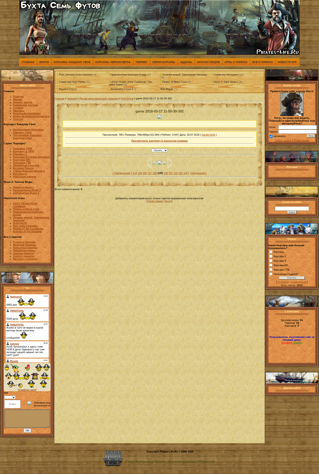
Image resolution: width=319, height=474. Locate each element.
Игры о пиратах (236, 62)
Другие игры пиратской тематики (98, 98)
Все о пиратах (262, 62)
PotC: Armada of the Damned (75, 74)
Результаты (283, 282)
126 (145, 173)
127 (150, 173)
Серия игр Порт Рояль (72, 81)
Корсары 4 (20, 173)
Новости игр (287, 62)
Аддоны (186, 62)
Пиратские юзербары (26, 113)
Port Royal (166, 89)
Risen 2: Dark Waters (226, 81)
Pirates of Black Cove (174, 81)
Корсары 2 (280, 256)
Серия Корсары (163, 62)
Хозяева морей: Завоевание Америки (184, 74)
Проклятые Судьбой (286, 274)
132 (176, 173)
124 (135, 173)
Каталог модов (208, 62)
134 (185, 173)
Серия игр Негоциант (226, 74)
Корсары (279, 251)
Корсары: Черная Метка (113, 62)
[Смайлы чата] (27, 389)
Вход (168, 201)
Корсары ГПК (281, 269)
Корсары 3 (280, 260)
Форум (44, 62)
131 (171, 173)
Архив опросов (298, 282)
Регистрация (155, 201)
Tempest (141, 62)
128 (154, 173)
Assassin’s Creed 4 (122, 89)
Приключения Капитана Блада (128, 74)
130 (166, 173)
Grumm (297, 342)
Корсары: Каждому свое (72, 62)
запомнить (279, 136)
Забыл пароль (283, 140)
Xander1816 (208, 134)
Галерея (72, 98)
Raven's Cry (66, 89)
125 (140, 173)
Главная (28, 62)
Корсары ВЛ (281, 265)
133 (180, 173)
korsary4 (287, 342)
